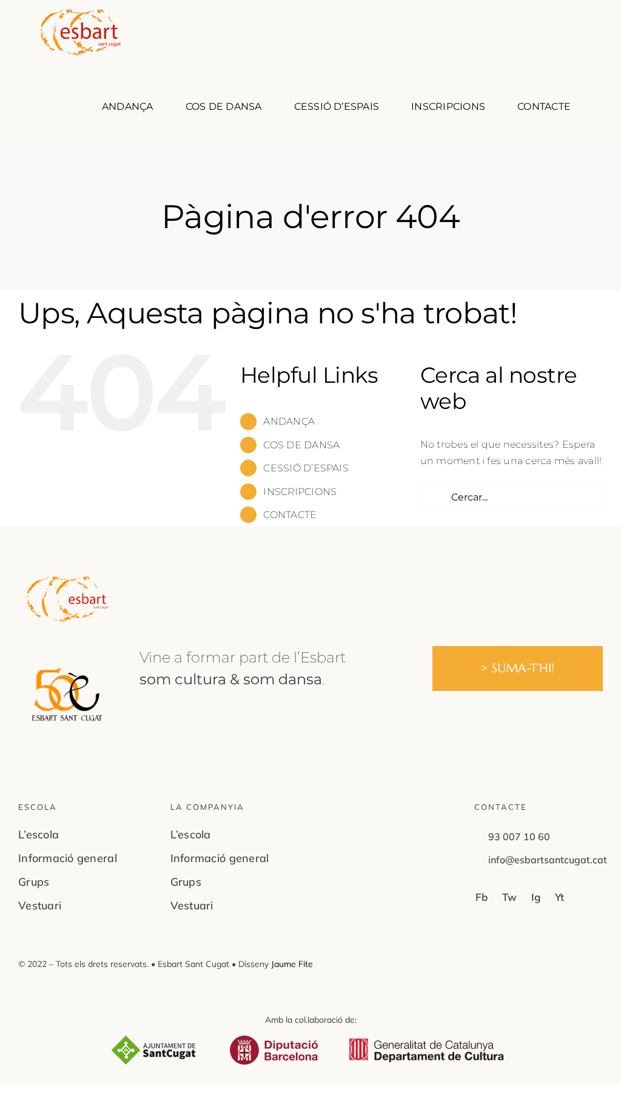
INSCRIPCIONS (300, 491)
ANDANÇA (289, 421)
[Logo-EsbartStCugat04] (67, 581)
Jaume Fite (292, 964)
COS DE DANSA (301, 445)
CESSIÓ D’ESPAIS (306, 468)
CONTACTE (290, 515)
